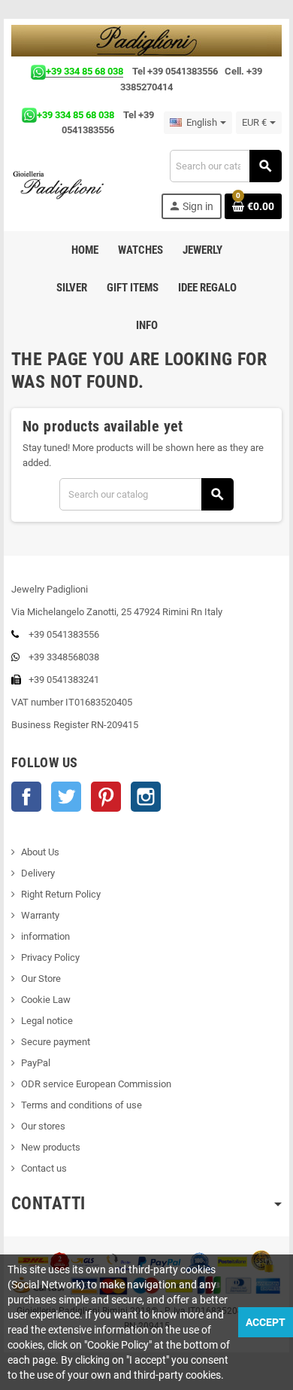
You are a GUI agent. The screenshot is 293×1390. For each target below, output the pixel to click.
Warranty (40, 915)
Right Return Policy (61, 894)
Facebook (26, 797)
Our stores (43, 1126)
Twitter (66, 797)
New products (50, 1147)
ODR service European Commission (96, 1084)
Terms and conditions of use (81, 1105)
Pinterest (106, 797)
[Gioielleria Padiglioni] (65, 184)
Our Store (41, 978)
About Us (40, 852)
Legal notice (47, 1020)
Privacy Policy (50, 957)
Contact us (44, 1168)
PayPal (35, 1062)
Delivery (38, 873)
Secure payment (55, 1041)
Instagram (146, 797)
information (45, 936)
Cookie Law (46, 999)
